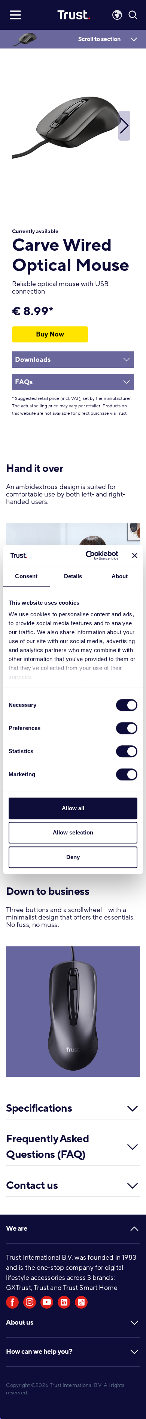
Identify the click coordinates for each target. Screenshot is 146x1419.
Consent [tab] (26, 576)
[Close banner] (134, 555)
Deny (73, 857)
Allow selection (73, 832)
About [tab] (120, 576)
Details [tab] (73, 576)
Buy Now (50, 334)
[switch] (126, 728)
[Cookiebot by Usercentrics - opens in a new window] (88, 555)
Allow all (73, 808)
